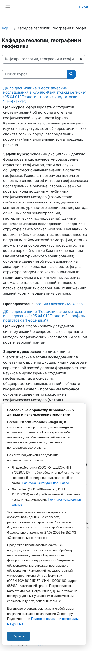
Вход (83, 7)
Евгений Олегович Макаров (58, 304)
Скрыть (19, 636)
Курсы (7, 28)
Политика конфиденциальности (45, 483)
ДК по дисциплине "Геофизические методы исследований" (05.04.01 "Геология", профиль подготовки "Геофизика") (44, 316)
